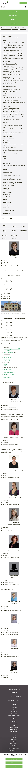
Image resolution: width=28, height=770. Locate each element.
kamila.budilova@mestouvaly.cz (11, 504)
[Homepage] (4, 3)
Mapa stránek (6, 119)
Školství (13, 52)
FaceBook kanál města (14, 751)
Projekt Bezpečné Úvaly (8, 83)
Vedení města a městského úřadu (10, 42)
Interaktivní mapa (6, 97)
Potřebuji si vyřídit (7, 36)
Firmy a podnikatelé (7, 58)
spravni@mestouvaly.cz (9, 264)
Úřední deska (11, 63)
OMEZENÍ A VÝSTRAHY (8, 210)
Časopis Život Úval (7, 205)
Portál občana (16, 119)
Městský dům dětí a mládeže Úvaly (10, 125)
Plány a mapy (20, 45)
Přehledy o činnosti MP (13, 80)
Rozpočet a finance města (14, 183)
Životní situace (6, 38)
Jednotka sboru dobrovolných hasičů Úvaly (12, 50)
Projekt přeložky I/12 (15, 89)
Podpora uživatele (7, 136)
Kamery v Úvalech (7, 118)
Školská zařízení (18, 52)
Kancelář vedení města (8, 66)
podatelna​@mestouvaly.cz (9, 407)
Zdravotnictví (6, 113)
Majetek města (6, 88)
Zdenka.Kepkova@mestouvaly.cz (11, 679)
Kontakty (5, 63)
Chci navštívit (6, 141)
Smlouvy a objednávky (17, 47)
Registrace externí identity (8, 138)
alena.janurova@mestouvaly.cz (11, 584)
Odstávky (5, 183)
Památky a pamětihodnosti (16, 132)
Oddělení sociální (14, 231)
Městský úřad (17, 27)
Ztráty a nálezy (13, 100)
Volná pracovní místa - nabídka (16, 99)
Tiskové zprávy (6, 100)
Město (4, 40)
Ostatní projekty (6, 89)
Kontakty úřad (13, 114)
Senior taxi (23, 236)
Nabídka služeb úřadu (15, 38)
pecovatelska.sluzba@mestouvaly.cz (12, 610)
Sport (4, 127)
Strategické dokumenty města (9, 45)
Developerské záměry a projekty (10, 91)
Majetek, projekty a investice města (11, 44)
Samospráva (21, 42)
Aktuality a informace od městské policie (12, 78)
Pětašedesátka (6, 124)
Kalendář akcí (6, 197)
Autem (4, 156)
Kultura (20, 125)
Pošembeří (13, 118)
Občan (10, 27)
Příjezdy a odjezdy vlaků (8, 109)
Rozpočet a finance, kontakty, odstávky (12, 182)
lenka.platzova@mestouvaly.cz (10, 444)
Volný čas (5, 122)
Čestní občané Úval (16, 154)
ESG (11, 119)
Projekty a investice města (16, 88)
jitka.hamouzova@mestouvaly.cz (11, 266)
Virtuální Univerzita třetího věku (10, 133)
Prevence (5, 80)
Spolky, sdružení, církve (8, 55)
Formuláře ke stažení (15, 71)
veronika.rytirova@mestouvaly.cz (11, 530)
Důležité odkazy (7, 106)
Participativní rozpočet (17, 58)
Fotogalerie (5, 99)
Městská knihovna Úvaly (18, 53)
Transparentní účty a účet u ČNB (15, 69)
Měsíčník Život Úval (17, 57)
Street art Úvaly (20, 118)
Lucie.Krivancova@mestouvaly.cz (11, 557)
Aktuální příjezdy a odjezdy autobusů (11, 108)
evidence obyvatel (8, 357)
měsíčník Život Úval (8, 352)
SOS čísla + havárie (14, 113)
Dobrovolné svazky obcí (19, 55)
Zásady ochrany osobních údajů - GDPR (11, 74)
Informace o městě (7, 47)
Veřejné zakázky (6, 71)
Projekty (14, 737)
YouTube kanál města (14, 748)
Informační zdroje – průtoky (17, 116)
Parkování (21, 80)
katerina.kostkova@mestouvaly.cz (11, 634)
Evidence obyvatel (14, 225)
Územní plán (6, 188)
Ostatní (4, 95)
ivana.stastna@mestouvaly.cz (10, 409)
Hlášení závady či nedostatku (9, 111)
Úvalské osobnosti (7, 154)
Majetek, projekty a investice (10, 86)
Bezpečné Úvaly (6, 116)
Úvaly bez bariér (7, 163)
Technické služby (6, 52)
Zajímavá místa (6, 132)
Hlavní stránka (4, 27)
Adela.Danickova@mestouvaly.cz (11, 656)
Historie (5, 161)
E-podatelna (17, 63)
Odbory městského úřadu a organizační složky (13, 68)
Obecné (14, 741)
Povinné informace (14, 72)
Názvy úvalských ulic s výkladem (10, 149)
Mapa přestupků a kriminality (9, 82)
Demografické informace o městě (11, 175)
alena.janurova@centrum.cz (10, 582)
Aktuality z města (7, 202)
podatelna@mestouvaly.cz (14, 700)
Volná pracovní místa (7, 57)
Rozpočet (5, 69)
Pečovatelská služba (23, 231)
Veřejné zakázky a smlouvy (9, 178)
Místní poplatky (23, 225)
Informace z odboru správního (14, 237)
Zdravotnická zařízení (7, 53)
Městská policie (6, 48)
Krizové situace (6, 72)
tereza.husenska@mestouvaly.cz (11, 477)
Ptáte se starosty (20, 111)
